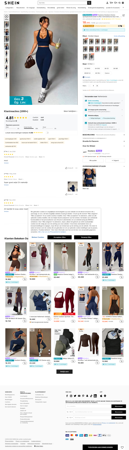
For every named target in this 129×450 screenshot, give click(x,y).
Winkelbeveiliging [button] (93, 115)
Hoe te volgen (24, 406)
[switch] (47, 133)
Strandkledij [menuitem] (51, 7)
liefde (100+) (44, 142)
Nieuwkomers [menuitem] (20, 7)
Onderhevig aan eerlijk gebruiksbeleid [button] (98, 111)
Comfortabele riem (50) (11, 142)
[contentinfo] (96, 435)
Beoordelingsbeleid (10, 121)
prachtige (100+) (63, 139)
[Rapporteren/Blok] (76, 168)
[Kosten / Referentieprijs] (90, 23)
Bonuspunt (38, 399)
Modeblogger (8, 399)
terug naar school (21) (57, 142)
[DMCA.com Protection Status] (72, 439)
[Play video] (43, 59)
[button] (119, 3)
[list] (82, 395)
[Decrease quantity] (89, 86)
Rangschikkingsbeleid (26, 416)
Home (5, 12)
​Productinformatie (25, 419)
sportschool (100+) (25, 139)
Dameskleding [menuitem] (41, 7)
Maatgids (22, 408)
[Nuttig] (66, 168)
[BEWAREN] (122, 447)
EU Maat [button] (90, 64)
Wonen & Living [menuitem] (71, 7)
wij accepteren (71, 432)
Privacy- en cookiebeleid (108, 423)
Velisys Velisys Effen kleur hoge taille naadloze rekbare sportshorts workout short (64, 358)
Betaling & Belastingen (41, 397)
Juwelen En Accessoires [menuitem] (113, 7)
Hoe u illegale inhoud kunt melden (26, 413)
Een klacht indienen (10, 407)
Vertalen (6, 163)
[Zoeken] (89, 3)
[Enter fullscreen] (75, 103)
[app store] (101, 396)
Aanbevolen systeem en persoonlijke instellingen (18, 446)
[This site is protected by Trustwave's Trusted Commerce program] (67, 439)
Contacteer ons (39, 394)
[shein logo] (12, 3)
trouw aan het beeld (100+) (29, 142)
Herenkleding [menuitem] (82, 7)
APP (101, 392)
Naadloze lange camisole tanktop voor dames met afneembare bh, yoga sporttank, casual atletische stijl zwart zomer (113, 358)
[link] (111, 3)
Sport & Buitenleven (14, 12)
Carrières (7, 402)
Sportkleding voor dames (28, 12)
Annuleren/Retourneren (26, 398)
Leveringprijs (23, 396)
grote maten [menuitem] (60, 7)
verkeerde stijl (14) (10, 146)
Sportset (50, 12)
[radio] (85, 41)
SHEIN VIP (23, 410)
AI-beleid (22, 443)
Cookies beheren (36, 441)
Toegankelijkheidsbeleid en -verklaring (27, 422)
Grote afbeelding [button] (119, 36)
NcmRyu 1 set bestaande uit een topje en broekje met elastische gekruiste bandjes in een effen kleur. (88, 274)
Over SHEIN (8, 397)
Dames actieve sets (41, 12)
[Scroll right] (123, 8)
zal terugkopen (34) (10, 139)
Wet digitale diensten (11, 404)
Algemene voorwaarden (11, 443)
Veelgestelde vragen (41, 402)
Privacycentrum (9, 441)
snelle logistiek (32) (39, 139)
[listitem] (89, 178)
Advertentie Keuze (47, 443)
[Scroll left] (120, 8)
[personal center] (107, 3)
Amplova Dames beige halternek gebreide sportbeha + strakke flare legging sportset (64, 274)
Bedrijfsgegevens (10, 394)
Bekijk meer (64, 371)
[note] (12, 282)
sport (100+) (51, 139)
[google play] (105, 396)
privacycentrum (97, 424)
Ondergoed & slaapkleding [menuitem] (96, 7)
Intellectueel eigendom (33, 443)
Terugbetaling (24, 401)
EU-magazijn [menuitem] (31, 7)
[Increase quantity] (97, 86)
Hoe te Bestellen (24, 403)
